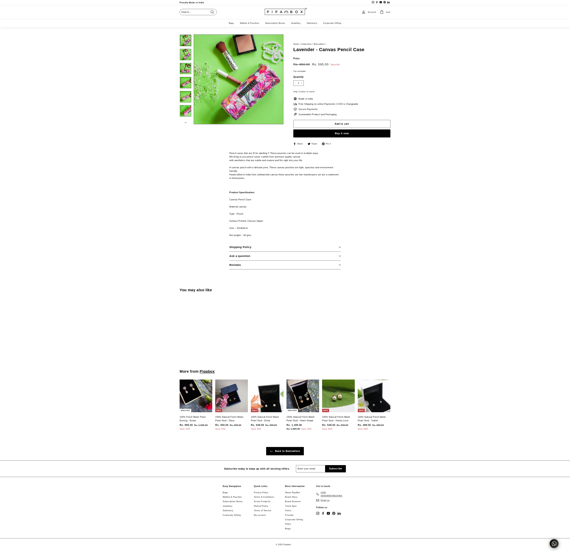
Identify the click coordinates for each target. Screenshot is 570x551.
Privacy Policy (261, 492)
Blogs (288, 528)
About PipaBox (292, 492)
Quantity (298, 77)
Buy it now (342, 133)
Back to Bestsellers (287, 451)
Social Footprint (262, 501)
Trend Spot (291, 506)
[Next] (185, 121)
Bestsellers (319, 44)
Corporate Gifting (332, 23)
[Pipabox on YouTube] (328, 513)
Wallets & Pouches (249, 23)
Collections (306, 44)
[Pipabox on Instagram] (317, 513)
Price (296, 58)
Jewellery (296, 23)
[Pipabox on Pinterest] (333, 513)
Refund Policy (261, 506)
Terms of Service (262, 510)
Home (296, 44)
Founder (289, 515)
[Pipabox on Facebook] (323, 513)
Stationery (312, 23)
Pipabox (207, 371)
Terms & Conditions (264, 497)
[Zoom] (238, 79)
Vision (288, 510)
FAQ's (288, 524)
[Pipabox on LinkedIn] (339, 513)
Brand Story (291, 497)
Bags (231, 23)
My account (260, 515)
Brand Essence (293, 501)
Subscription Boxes (275, 23)
